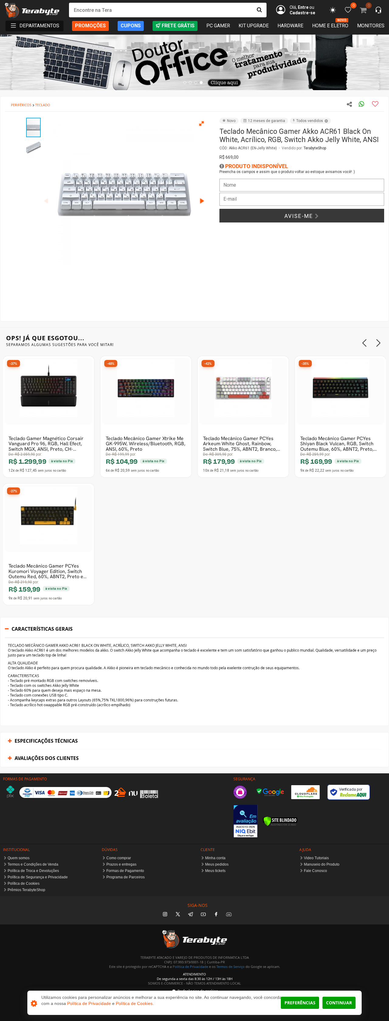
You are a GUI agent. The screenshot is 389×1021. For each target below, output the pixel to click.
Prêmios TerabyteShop (26, 890)
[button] (202, 123)
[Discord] (228, 915)
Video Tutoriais (316, 858)
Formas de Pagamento (125, 871)
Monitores (370, 26)
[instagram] (165, 915)
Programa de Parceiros (125, 877)
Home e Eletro (330, 25)
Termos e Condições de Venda (33, 864)
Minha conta (215, 858)
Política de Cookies (24, 883)
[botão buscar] (259, 10)
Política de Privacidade (190, 966)
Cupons (131, 26)
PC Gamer (218, 26)
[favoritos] (333, 10)
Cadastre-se (302, 12)
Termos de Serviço (230, 966)
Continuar (339, 1003)
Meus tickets (215, 871)
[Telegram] (190, 915)
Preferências (299, 1003)
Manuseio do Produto (321, 864)
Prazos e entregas (121, 864)
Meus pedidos (217, 864)
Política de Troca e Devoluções (33, 871)
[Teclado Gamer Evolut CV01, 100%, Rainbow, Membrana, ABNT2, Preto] (48, 518)
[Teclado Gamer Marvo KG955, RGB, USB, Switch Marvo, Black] (146, 391)
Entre (303, 7)
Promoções (90, 26)
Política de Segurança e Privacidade (38, 877)
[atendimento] (378, 11)
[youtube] (203, 915)
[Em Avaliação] (245, 821)
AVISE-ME (299, 216)
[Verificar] (280, 821)
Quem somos (18, 858)
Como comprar (118, 858)
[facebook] (216, 915)
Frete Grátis (178, 26)
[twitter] (177, 915)
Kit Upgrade (254, 26)
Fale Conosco (315, 871)
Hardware (290, 26)
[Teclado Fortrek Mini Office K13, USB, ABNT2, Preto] (243, 391)
